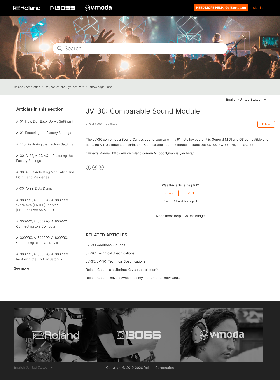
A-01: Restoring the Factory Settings (43, 133)
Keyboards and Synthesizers (65, 87)
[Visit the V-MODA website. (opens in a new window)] (221, 335)
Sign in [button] (257, 7)
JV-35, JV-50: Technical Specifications (115, 261)
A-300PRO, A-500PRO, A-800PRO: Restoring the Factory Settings (42, 256)
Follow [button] (266, 124)
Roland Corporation (27, 87)
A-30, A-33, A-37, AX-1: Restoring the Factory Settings (44, 158)
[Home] (27, 9)
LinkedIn (101, 167)
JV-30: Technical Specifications (110, 253)
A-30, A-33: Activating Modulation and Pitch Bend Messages (45, 174)
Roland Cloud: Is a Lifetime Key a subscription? (122, 270)
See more (21, 268)
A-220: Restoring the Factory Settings (44, 144)
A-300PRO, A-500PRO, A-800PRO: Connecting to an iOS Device (42, 240)
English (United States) (244, 99)
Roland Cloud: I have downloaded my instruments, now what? (133, 278)
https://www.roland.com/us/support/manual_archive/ (153, 153)
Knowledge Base (100, 87)
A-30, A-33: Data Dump (34, 188)
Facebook (88, 167)
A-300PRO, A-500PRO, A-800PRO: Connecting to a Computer (42, 223)
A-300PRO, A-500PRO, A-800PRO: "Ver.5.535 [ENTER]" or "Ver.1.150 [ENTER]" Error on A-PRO (42, 205)
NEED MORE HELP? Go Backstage (221, 7)
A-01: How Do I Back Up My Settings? (44, 121)
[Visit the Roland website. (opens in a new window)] (55, 335)
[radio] (169, 193)
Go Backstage (194, 216)
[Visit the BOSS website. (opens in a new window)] (138, 335)
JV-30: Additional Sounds (105, 245)
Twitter (95, 167)
